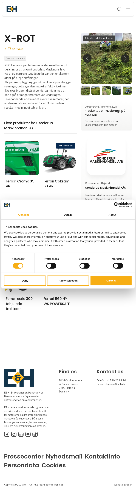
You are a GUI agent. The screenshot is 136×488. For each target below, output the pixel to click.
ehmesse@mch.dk (115, 384)
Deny (25, 280)
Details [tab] (68, 214)
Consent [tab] (23, 214)
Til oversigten (16, 48)
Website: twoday (123, 484)
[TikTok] (35, 436)
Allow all (111, 280)
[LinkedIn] (21, 436)
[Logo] (12, 9)
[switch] (51, 266)
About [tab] (112, 214)
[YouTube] (28, 436)
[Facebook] (6, 436)
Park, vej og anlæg (15, 58)
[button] (87, 58)
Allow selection (68, 280)
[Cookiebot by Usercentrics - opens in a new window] (116, 204)
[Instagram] (13, 436)
